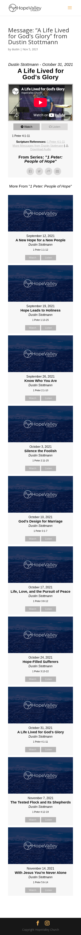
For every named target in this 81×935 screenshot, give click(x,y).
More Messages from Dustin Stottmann (38, 145)
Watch (28, 126)
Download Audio (40, 149)
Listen (56, 126)
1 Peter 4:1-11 (56, 141)
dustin (15, 49)
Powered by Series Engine (40, 906)
